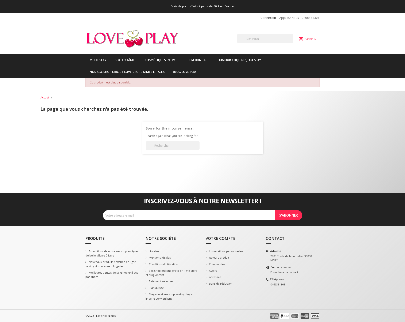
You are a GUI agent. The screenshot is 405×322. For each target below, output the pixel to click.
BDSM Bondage (197, 60)
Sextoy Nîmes (125, 60)
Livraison (154, 251)
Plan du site (156, 288)
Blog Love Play (185, 72)
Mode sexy (98, 60)
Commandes (216, 264)
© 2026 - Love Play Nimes (100, 316)
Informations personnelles (225, 251)
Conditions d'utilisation (163, 264)
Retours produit (218, 257)
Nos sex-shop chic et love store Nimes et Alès (127, 72)
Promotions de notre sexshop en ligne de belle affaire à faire (111, 253)
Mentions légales (159, 257)
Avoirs (212, 271)
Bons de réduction (220, 283)
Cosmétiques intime (161, 60)
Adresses (214, 277)
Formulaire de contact (284, 272)
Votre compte (220, 238)
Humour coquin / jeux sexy (239, 60)
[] (198, 149)
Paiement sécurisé (160, 281)
